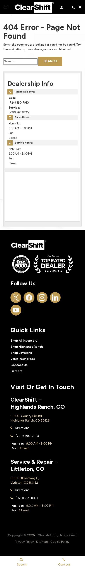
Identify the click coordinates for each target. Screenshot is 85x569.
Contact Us (18, 365)
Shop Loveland (21, 353)
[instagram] (42, 297)
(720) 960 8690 (18, 112)
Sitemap (42, 542)
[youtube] (15, 310)
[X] (15, 297)
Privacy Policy (24, 542)
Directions (21, 428)
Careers (16, 371)
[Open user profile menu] (63, 7)
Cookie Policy (59, 542)
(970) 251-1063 (26, 498)
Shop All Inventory (23, 340)
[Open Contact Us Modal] (74, 7)
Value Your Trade (22, 359)
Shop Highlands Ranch (26, 347)
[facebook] (29, 297)
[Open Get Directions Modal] (81, 7)
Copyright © (17, 535)
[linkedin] (55, 297)
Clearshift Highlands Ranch (57, 535)
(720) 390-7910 (18, 102)
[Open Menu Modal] (5, 7)
